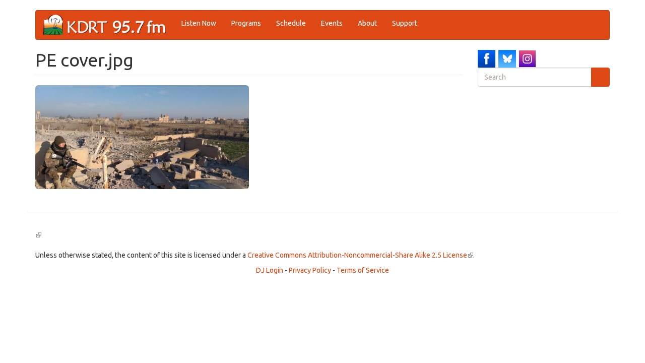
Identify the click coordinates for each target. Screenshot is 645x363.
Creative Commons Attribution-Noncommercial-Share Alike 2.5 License (360, 255)
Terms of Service (363, 270)
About (367, 23)
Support (404, 23)
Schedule (291, 23)
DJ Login (269, 270)
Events (332, 23)
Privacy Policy (310, 270)
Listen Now (198, 23)
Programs (246, 23)
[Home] (108, 25)
